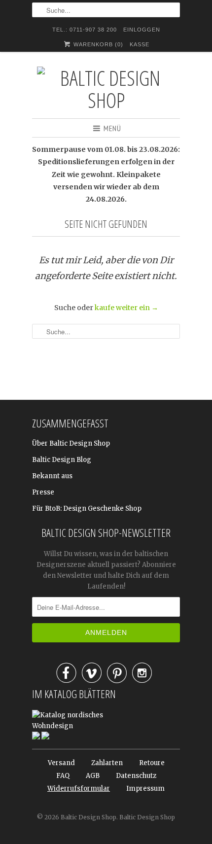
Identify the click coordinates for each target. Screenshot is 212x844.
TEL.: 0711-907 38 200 (84, 30)
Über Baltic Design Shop (71, 443)
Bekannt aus (52, 476)
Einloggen (141, 30)
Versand (61, 763)
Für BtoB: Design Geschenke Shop (86, 508)
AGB (93, 776)
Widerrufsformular (78, 788)
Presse (43, 492)
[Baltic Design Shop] (106, 89)
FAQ (63, 776)
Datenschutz (136, 776)
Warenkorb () (97, 44)
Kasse (139, 44)
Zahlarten (107, 763)
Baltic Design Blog (61, 460)
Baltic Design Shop (88, 817)
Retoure (152, 763)
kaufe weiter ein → (126, 307)
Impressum (145, 788)
